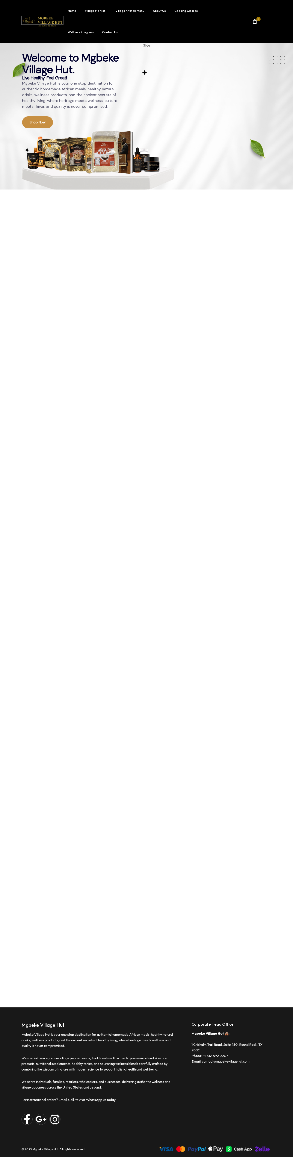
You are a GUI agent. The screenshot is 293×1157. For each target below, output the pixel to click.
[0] (255, 21)
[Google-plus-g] (41, 1119)
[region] (146, 118)
